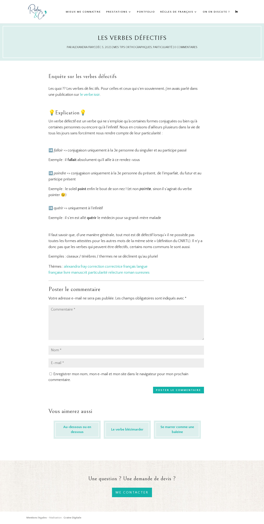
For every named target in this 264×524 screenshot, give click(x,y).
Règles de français (176, 11)
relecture (115, 273)
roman (129, 273)
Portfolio (146, 11)
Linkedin (236, 17)
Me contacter (132, 492)
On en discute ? (216, 11)
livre (67, 273)
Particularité (162, 47)
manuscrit (79, 273)
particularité (97, 273)
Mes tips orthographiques (132, 47)
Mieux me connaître (83, 11)
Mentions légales (36, 517)
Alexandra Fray (83, 47)
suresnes (142, 273)
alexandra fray (75, 267)
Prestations (116, 11)
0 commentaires (185, 47)
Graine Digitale (72, 517)
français (129, 267)
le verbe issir (90, 95)
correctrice (114, 267)
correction (96, 267)
